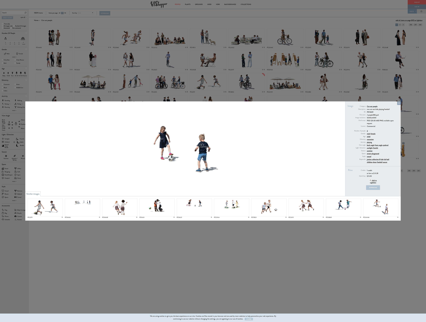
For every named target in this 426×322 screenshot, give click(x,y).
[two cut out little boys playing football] (343, 207)
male (368, 133)
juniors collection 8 (373, 159)
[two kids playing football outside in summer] (194, 207)
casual (369, 156)
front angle (378, 145)
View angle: (362, 145)
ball (388, 159)
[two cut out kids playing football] (45, 207)
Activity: (363, 142)
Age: (364, 136)
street (369, 153)
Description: (362, 109)
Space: (364, 153)
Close (248, 319)
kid (385, 159)
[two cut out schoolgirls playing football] (119, 207)
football (379, 162)
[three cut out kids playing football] (231, 207)
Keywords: (362, 159)
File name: (363, 115)
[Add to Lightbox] (62, 217)
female (373, 133)
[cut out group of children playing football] (82, 207)
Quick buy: (362, 176)
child (368, 136)
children (370, 162)
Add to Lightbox (373, 181)
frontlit (375, 148)
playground (375, 153)
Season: (363, 151)
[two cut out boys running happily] (269, 207)
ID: (365, 112)
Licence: (363, 126)
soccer (385, 162)
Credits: (363, 170)
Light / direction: (361, 148)
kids (382, 159)
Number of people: (360, 131)
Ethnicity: (363, 139)
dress (375, 162)
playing (369, 142)
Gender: (363, 134)
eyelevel (385, 145)
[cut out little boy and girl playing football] (157, 207)
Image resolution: (360, 118)
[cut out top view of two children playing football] (380, 207)
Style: (364, 156)
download (373, 188)
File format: (362, 120)
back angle (370, 145)
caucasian (370, 139)
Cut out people (372, 106)
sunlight (370, 148)
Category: (363, 106)
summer (369, 151)
